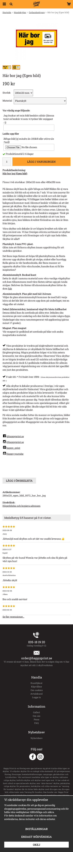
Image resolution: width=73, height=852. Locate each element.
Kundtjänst (36, 683)
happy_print (13, 447)
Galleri (36, 712)
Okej (36, 844)
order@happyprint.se (36, 658)
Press (36, 719)
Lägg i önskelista (19, 480)
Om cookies (37, 690)
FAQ (36, 723)
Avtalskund (36, 693)
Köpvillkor (36, 686)
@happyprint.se (15, 436)
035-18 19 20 (36, 642)
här (10, 288)
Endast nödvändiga (36, 836)
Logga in (36, 697)
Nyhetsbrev (37, 738)
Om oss (36, 715)
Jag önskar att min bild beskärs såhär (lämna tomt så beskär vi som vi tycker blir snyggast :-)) (28, 119)
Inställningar (36, 829)
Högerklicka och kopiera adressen (21, 505)
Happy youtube (14, 453)
